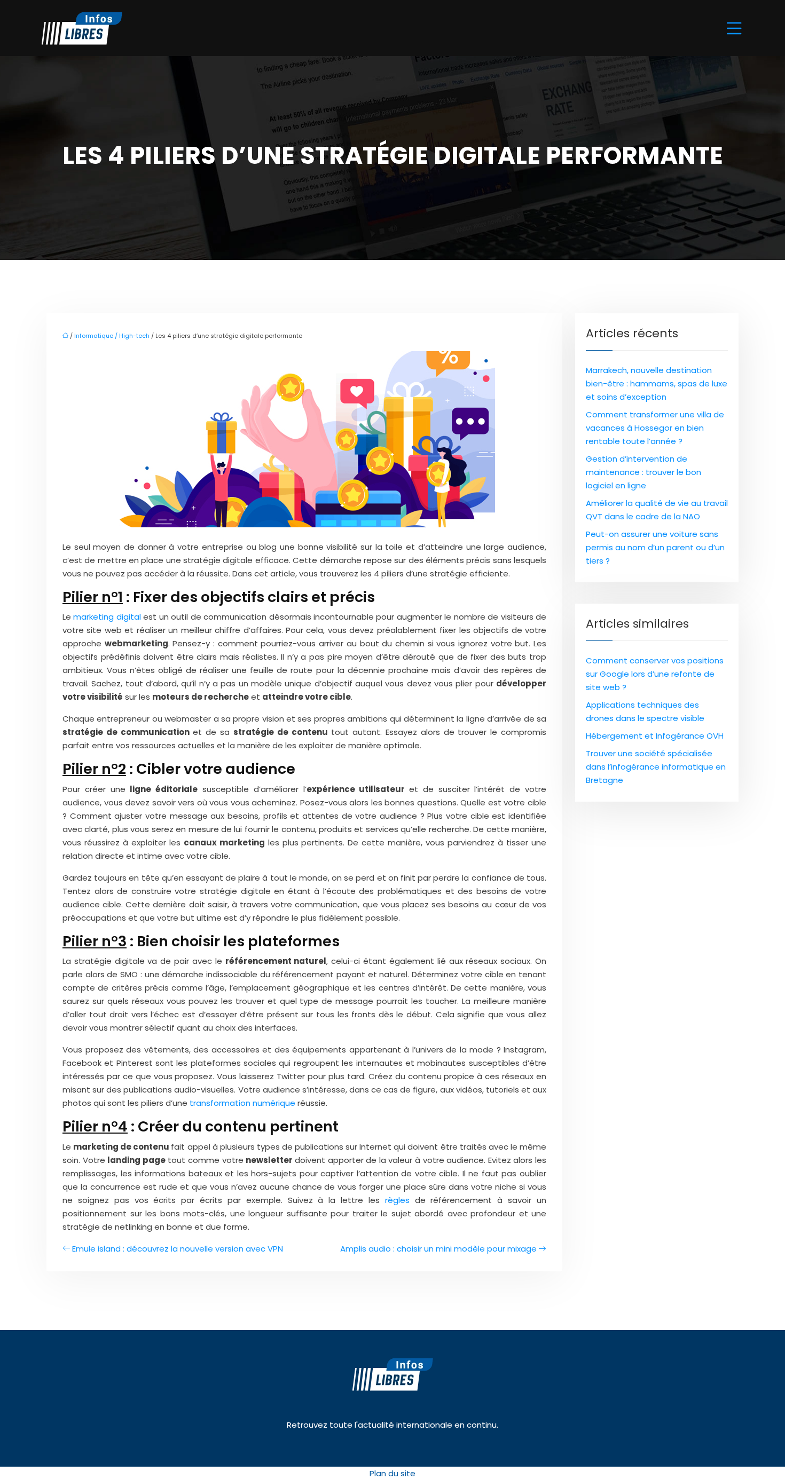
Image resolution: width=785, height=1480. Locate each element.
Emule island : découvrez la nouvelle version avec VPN (177, 1248)
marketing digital (106, 616)
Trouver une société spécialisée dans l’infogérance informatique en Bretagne (656, 767)
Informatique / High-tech (112, 335)
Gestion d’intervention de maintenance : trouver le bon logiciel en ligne (643, 472)
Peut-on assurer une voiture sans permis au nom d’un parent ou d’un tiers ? (655, 547)
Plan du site (392, 1473)
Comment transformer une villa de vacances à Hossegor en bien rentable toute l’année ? (655, 428)
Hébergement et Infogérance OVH (655, 735)
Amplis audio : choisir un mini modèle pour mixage (438, 1248)
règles (397, 1200)
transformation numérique (242, 1103)
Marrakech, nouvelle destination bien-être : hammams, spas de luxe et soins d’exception (656, 383)
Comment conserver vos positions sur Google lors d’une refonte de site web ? (655, 674)
